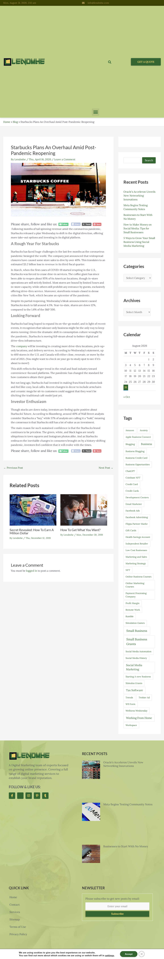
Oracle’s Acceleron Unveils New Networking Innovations (139, 195)
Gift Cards (131, 530)
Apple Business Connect (138, 436)
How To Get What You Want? (80, 530)
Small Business (136, 631)
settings (107, 955)
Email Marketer (134, 504)
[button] (95, 112)
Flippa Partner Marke (137, 523)
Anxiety (144, 430)
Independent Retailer (137, 543)
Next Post (106, 467)
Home (6, 121)
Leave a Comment (64, 159)
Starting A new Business (138, 676)
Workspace (131, 725)
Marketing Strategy (136, 563)
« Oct (126, 396)
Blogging (130, 444)
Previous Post (13, 467)
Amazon (130, 430)
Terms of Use (17, 927)
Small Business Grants (136, 641)
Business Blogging (135, 451)
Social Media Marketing (134, 667)
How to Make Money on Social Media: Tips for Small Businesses (137, 228)
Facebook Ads (133, 510)
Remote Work (133, 609)
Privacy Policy (18, 934)
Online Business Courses (138, 576)
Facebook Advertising (137, 517)
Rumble (130, 616)
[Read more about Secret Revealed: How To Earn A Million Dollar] (33, 509)
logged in (31, 570)
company (21, 346)
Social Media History (136, 658)
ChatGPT (130, 471)
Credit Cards (132, 490)
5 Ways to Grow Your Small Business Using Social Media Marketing (139, 241)
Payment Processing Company (136, 595)
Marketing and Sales (136, 556)
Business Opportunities (138, 464)
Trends (129, 697)
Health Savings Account (138, 537)
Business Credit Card (136, 457)
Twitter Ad (144, 697)
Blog (15, 121)
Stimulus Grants (134, 683)
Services (14, 912)
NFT (128, 570)
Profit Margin (132, 603)
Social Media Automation (139, 651)
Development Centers (137, 497)
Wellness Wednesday (136, 710)
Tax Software (134, 690)
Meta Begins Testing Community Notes (127, 804)
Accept (125, 953)
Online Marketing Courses (135, 585)
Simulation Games (135, 623)
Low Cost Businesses (136, 550)
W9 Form (130, 704)
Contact (14, 904)
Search (149, 160)
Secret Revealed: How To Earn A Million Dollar (32, 531)
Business (146, 444)
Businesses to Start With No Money (125, 846)
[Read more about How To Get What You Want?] (83, 509)
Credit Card (132, 484)
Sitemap (14, 919)
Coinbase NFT (133, 477)
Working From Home (139, 718)
